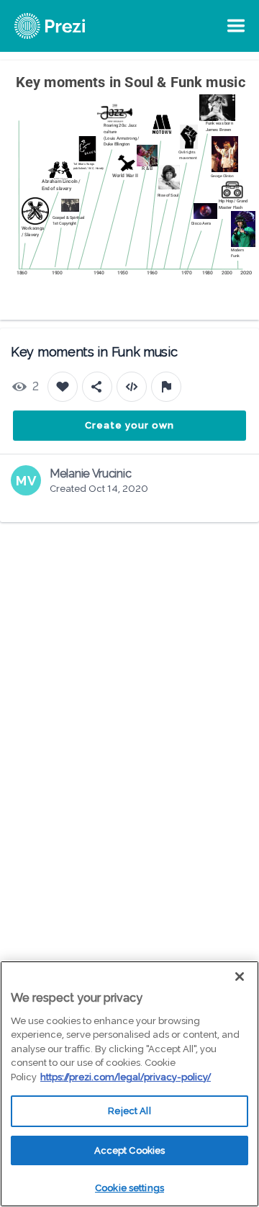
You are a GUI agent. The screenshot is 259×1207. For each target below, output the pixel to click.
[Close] (239, 976)
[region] (129, 1084)
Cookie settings (129, 1188)
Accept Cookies (129, 1150)
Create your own (129, 425)
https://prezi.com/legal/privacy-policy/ (125, 1077)
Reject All (129, 1110)
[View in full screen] (237, 82)
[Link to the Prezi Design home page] (68, 26)
